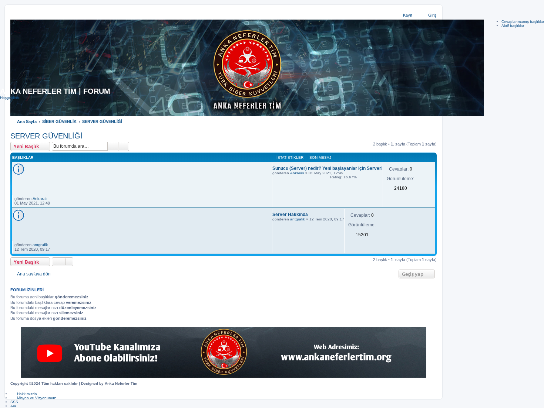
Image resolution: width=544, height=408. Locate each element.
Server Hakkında (290, 214)
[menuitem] (23, 394)
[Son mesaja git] (50, 198)
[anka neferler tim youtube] (223, 352)
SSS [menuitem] (14, 402)
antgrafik (297, 219)
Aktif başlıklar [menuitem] (512, 26)
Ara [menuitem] (13, 406)
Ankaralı (297, 173)
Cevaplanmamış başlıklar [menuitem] (522, 22)
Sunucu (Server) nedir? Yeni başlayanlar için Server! (327, 168)
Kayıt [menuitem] (407, 15)
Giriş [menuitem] (432, 15)
